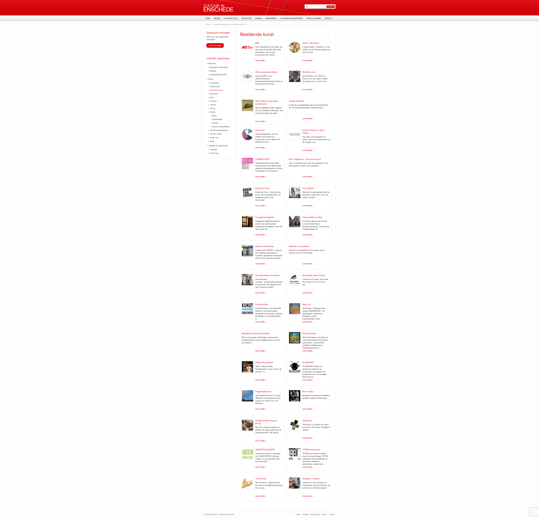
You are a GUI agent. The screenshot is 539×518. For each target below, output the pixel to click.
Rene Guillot (307, 391)
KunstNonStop (261, 304)
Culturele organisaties (217, 58)
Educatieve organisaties (219, 67)
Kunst (210, 79)
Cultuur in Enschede (219, 8)
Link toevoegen (215, 45)
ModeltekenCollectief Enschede (256, 333)
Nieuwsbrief (315, 514)
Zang (212, 141)
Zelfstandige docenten (218, 75)
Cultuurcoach (231, 18)
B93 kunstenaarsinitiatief (266, 72)
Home (208, 24)
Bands (214, 116)
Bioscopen (214, 94)
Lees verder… (261, 60)
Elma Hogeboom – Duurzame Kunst (305, 159)
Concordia (259, 130)
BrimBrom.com (309, 72)
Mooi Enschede (309, 333)
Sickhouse (307, 420)
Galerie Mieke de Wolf (312, 217)
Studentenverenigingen (219, 130)
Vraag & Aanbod (313, 18)
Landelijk (213, 150)
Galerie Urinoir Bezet (264, 246)
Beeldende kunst (240, 24)
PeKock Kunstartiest (264, 362)
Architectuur (214, 83)
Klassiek (215, 123)
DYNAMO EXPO (262, 159)
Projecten (246, 18)
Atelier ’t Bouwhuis (310, 43)
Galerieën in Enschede (299, 246)
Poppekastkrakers (263, 391)
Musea (212, 108)
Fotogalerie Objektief (264, 217)
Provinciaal (214, 153)
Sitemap (305, 514)
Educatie (211, 63)
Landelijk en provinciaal (217, 146)
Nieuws (217, 18)
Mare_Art (306, 304)
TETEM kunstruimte (311, 449)
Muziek (212, 112)
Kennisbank (271, 18)
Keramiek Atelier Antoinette (267, 275)
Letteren (213, 105)
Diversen (213, 101)
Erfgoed (213, 71)
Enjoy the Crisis (262, 188)
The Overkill (260, 478)
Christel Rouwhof (296, 101)
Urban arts (214, 138)
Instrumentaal (217, 119)
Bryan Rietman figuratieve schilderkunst (266, 102)
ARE (257, 43)
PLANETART (308, 362)
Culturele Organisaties (222, 24)
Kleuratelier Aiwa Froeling (313, 275)
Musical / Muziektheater (221, 127)
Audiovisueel (215, 87)
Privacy (324, 514)
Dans (212, 97)
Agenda (258, 18)
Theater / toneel (216, 134)
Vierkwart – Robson (311, 478)
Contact (328, 18)
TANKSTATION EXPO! (265, 449)
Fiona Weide (308, 188)
